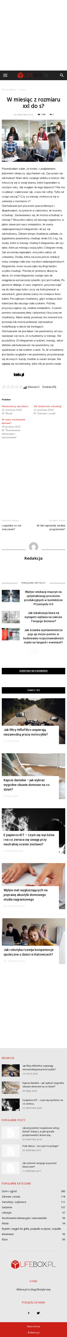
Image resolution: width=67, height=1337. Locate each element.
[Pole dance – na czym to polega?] (11, 1150)
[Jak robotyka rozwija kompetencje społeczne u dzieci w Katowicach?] (33, 941)
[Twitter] (38, 1313)
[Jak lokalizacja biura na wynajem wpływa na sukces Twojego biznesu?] (11, 617)
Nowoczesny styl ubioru (15, 406)
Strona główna (9, 89)
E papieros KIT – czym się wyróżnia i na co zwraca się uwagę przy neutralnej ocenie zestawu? (29, 839)
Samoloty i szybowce (14, 1202)
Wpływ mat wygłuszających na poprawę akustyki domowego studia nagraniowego (26, 894)
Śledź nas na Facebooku (33, 671)
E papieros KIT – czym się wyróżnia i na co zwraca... (43, 1102)
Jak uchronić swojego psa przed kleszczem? (39, 1165)
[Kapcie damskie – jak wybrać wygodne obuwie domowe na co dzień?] (11, 1087)
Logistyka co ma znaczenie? (11, 527)
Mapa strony (33, 1326)
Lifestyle (6, 1212)
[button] (62, 75)
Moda (5, 1223)
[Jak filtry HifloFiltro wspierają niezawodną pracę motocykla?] (33, 721)
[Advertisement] (33, 35)
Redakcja (33, 558)
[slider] (12, 386)
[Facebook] (28, 1313)
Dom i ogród (9, 1191)
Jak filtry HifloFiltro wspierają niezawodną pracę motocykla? (39, 1068)
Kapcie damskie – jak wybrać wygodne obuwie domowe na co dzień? (27, 784)
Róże (5, 1239)
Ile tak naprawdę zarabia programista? (51, 527)
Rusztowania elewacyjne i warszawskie (24, 1218)
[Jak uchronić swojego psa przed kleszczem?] (11, 1168)
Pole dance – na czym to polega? (41, 1146)
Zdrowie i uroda (11, 1196)
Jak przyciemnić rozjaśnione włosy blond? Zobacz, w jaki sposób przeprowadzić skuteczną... (41, 1131)
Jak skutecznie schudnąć (48, 406)
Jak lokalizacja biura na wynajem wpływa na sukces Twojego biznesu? (43, 617)
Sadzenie (7, 1207)
